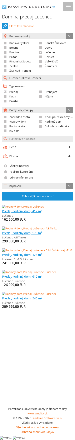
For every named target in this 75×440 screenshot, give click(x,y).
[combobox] (37, 186)
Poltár (13, 57)
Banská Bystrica (19, 43)
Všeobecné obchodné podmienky (37, 427)
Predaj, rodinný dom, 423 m (22, 254)
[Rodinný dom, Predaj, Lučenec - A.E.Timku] (30, 228)
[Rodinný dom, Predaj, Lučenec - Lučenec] (29, 272)
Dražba (14, 101)
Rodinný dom (53, 121)
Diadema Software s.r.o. (47, 418)
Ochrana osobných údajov (37, 432)
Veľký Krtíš (51, 61)
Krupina (14, 52)
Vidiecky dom (17, 121)
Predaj (13, 92)
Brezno (14, 47)
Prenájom (51, 92)
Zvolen (13, 66)
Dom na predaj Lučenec (27, 16)
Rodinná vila (17, 126)
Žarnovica (51, 66)
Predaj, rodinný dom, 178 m (22, 233)
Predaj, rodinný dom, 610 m (22, 276)
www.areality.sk (38, 413)
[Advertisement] (37, 366)
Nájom (49, 96)
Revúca (49, 57)
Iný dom (14, 131)
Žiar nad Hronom (20, 70)
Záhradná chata (19, 117)
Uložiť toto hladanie (21, 26)
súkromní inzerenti (22, 177)
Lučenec (50, 52)
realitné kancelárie (22, 171)
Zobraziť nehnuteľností (37, 196)
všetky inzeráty (19, 166)
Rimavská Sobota (20, 61)
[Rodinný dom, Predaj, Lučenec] (23, 206)
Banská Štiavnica (55, 43)
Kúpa (12, 96)
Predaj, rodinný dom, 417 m (22, 211)
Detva (48, 47)
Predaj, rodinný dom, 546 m (22, 298)
